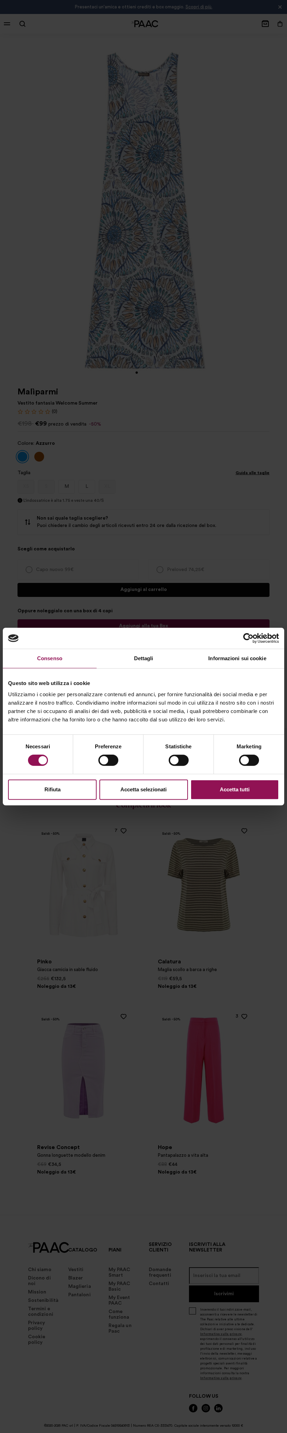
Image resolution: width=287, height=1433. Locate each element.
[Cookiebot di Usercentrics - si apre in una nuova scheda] (248, 638)
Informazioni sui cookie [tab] (237, 658)
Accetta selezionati (143, 789)
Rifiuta (52, 789)
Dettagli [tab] (143, 658)
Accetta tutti (235, 789)
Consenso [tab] (49, 658)
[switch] (108, 760)
